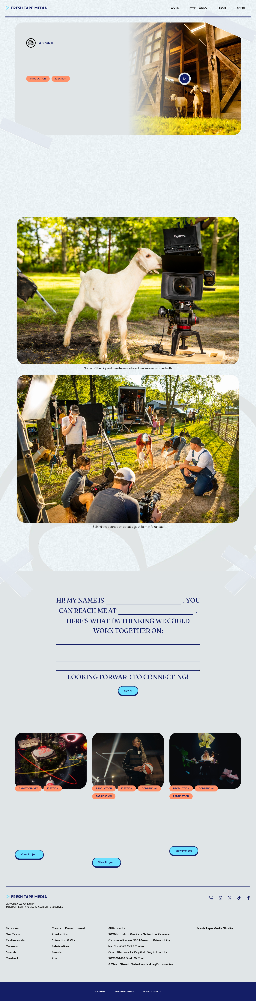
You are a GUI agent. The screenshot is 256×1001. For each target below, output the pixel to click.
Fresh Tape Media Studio (214, 928)
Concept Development (68, 928)
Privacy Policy (152, 991)
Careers (12, 946)
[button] (184, 78)
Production (60, 934)
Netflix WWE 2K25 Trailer (126, 946)
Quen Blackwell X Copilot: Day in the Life (137, 952)
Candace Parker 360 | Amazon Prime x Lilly (139, 940)
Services (12, 928)
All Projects (116, 928)
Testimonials (15, 940)
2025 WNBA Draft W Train (126, 958)
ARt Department (124, 991)
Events (57, 952)
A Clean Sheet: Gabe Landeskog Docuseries (140, 964)
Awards (11, 952)
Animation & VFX (63, 940)
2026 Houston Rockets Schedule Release (139, 934)
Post (55, 958)
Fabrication (60, 946)
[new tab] (211, 897)
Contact (12, 958)
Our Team (13, 934)
